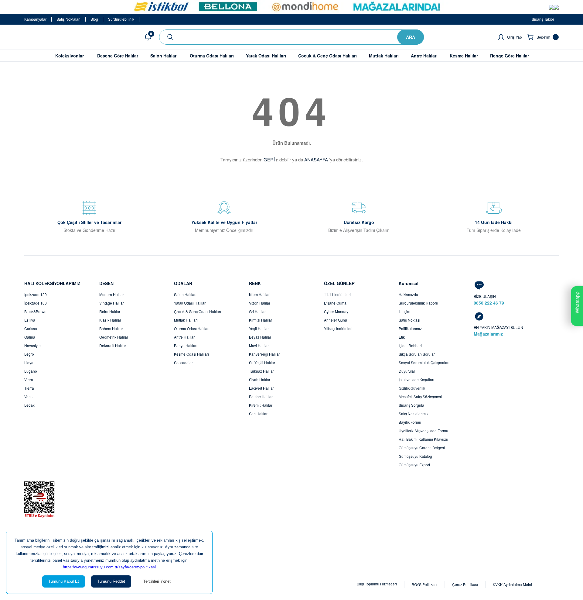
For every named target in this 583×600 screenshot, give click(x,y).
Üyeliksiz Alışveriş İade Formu (423, 430)
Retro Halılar (109, 311)
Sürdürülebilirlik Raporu (418, 302)
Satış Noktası (409, 319)
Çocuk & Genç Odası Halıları (197, 311)
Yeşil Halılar (259, 328)
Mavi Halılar (259, 345)
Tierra (29, 388)
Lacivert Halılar (261, 388)
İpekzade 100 (35, 302)
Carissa (30, 328)
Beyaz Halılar (260, 337)
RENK (255, 283)
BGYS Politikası (424, 584)
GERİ (269, 159)
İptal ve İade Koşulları (416, 379)
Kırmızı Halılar (260, 319)
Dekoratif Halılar (112, 345)
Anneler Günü (335, 319)
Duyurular (407, 371)
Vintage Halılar (111, 302)
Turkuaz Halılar (261, 371)
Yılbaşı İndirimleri (338, 328)
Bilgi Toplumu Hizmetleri (377, 583)
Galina (29, 337)
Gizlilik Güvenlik (412, 388)
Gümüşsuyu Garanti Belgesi (422, 447)
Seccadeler (183, 362)
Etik (402, 337)
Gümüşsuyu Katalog (415, 456)
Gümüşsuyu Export (414, 464)
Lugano (30, 371)
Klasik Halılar (110, 319)
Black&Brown (35, 311)
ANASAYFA (316, 159)
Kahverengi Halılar (264, 354)
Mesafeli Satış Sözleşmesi (420, 396)
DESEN (106, 283)
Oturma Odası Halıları (192, 328)
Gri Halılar (257, 311)
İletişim (404, 311)
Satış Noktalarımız (413, 413)
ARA (410, 37)
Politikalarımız (410, 328)
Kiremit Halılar (260, 405)
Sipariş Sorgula (411, 405)
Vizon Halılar (259, 302)
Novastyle (32, 345)
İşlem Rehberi (410, 345)
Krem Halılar (259, 294)
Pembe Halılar (261, 396)
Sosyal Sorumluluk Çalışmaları (424, 362)
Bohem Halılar (111, 328)
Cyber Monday (336, 311)
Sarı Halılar (258, 413)
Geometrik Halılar (113, 337)
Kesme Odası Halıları (191, 354)
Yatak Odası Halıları (190, 302)
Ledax (29, 405)
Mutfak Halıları (186, 319)
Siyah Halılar (259, 379)
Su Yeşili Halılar (262, 362)
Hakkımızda (408, 294)
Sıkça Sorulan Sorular (417, 354)
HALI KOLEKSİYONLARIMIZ (52, 283)
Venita (29, 396)
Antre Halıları (185, 337)
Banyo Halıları (185, 345)
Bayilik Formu (410, 422)
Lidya (28, 362)
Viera (28, 379)
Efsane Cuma (335, 302)
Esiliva (29, 319)
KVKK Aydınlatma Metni (512, 584)
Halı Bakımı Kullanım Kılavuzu (423, 439)
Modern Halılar (111, 294)
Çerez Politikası (465, 584)
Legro (29, 354)
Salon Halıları (185, 294)
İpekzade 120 (35, 294)
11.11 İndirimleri (337, 294)
